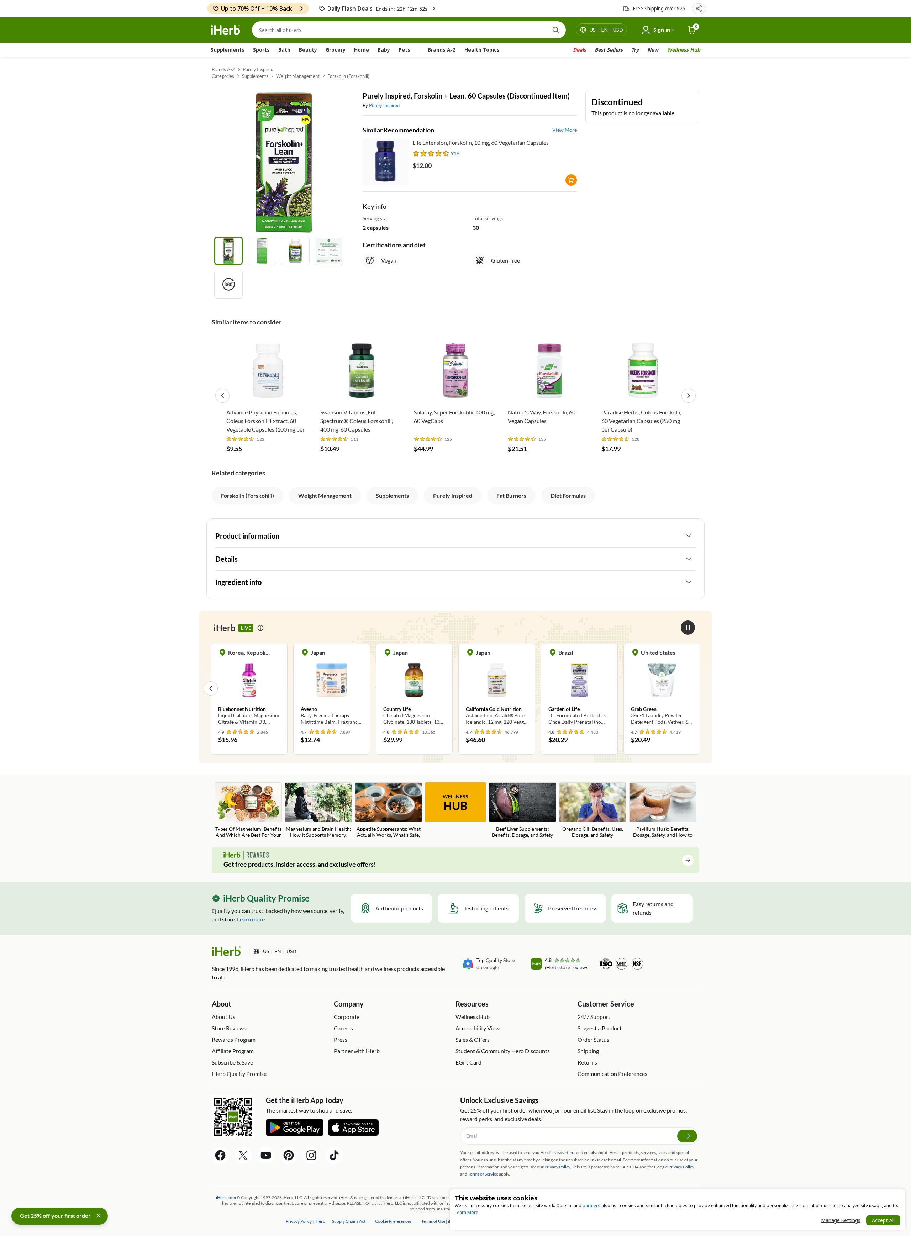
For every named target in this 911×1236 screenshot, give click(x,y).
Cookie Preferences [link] (393, 1221)
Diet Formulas (568, 495)
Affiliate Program (233, 1050)
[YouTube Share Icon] (266, 1155)
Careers (343, 1028)
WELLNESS (455, 803)
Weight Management (298, 76)
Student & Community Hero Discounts (503, 1050)
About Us (223, 1016)
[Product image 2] (262, 251)
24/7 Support (594, 1016)
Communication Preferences (612, 1073)
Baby (384, 49)
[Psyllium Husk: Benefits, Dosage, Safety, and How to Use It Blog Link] (662, 810)
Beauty (308, 49)
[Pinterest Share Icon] (288, 1155)
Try (635, 49)
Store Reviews (229, 1028)
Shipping (588, 1050)
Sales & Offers (473, 1039)
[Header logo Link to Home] (226, 30)
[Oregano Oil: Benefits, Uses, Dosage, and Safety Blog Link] (592, 810)
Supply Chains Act (349, 1221)
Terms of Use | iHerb (440, 1221)
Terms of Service (483, 1174)
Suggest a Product (600, 1028)
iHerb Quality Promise (239, 1073)
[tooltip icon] (260, 628)
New (652, 49)
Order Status (593, 1039)
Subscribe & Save (232, 1062)
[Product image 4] (329, 251)
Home (361, 49)
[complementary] (393, 1221)
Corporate (346, 1016)
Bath (284, 49)
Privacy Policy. (557, 1166)
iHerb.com (226, 1197)
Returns (587, 1062)
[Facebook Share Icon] (220, 1155)
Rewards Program (234, 1039)
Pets (404, 49)
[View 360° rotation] (228, 284)
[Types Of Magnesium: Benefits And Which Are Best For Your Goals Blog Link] (248, 810)
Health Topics (482, 49)
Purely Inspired (258, 69)
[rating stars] (431, 153)
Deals (579, 49)
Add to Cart (267, 394)
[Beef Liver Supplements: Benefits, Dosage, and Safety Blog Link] (522, 810)
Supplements (227, 49)
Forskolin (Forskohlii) (348, 76)
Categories (223, 76)
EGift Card (468, 1062)
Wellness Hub (683, 49)
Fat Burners (511, 495)
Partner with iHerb (357, 1050)
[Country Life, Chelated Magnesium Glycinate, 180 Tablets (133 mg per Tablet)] (414, 688)
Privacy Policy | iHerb (306, 1221)
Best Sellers (609, 49)
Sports (261, 49)
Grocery (336, 49)
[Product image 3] (295, 251)
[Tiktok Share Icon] (334, 1155)
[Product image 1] (228, 251)
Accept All (883, 1220)
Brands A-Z (442, 49)
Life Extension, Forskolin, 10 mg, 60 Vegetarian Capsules (480, 142)
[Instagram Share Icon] (311, 1155)
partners (591, 1206)
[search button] (556, 29)
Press (340, 1039)
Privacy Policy (681, 1166)
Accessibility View (478, 1028)
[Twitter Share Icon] (243, 1155)
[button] (699, 8)
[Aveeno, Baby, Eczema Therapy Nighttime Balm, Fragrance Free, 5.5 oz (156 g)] (332, 688)
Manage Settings (840, 1220)
